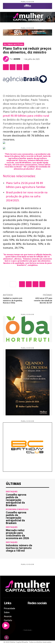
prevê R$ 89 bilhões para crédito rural (26, 115)
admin (16, 59)
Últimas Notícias (13, 44)
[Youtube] (30, 621)
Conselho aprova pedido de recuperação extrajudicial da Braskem (16, 500)
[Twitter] (13, 67)
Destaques (11, 492)
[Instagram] (30, 613)
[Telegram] (26, 67)
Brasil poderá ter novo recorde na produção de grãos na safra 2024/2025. (26, 196)
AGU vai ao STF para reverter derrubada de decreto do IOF (43, 300)
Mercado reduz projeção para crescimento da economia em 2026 (17, 534)
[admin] (6, 59)
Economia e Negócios (17, 509)
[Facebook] (6, 67)
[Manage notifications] (6, 637)
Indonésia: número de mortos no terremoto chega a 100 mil (19, 548)
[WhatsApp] (19, 67)
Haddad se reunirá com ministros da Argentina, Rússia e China (12, 300)
